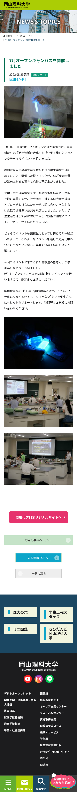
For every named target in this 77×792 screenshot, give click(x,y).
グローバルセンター (52, 713)
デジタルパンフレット (17, 693)
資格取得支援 (48, 719)
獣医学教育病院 (13, 717)
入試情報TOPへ (38, 558)
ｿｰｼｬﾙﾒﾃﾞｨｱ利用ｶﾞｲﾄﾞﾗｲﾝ (54, 752)
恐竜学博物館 (12, 724)
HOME (9, 35)
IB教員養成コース (50, 726)
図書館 (44, 693)
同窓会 (44, 758)
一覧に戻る (39, 573)
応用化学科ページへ (38, 540)
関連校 (44, 764)
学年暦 (44, 739)
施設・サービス (49, 732)
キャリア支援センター (53, 706)
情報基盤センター (50, 700)
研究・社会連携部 (14, 730)
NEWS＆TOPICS (25, 35)
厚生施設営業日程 (50, 745)
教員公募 (9, 711)
